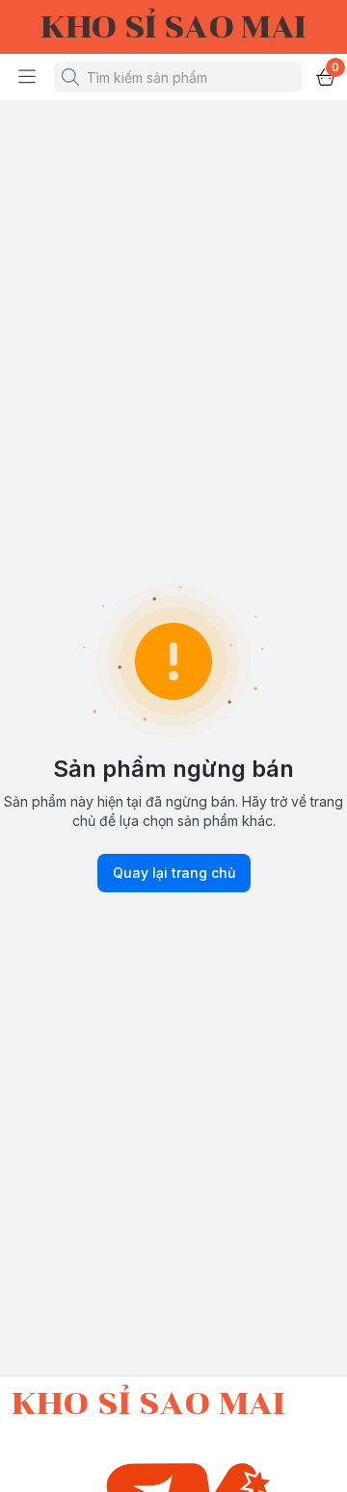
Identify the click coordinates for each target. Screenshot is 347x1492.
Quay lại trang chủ (174, 872)
